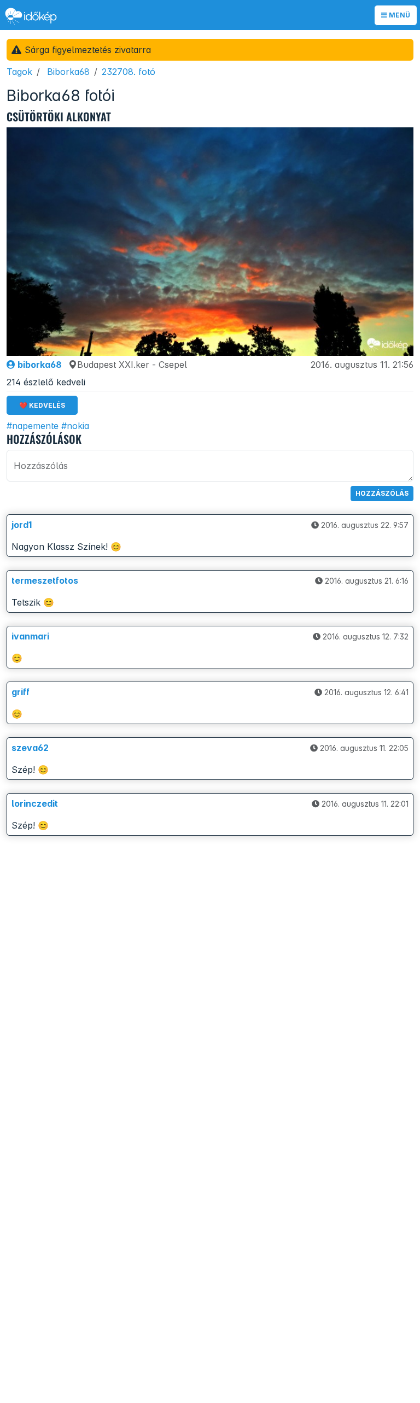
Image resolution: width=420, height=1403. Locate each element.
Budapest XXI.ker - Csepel (132, 364)
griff (20, 691)
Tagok (19, 71)
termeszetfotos (44, 580)
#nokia (75, 425)
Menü (398, 15)
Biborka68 (68, 71)
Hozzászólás (382, 493)
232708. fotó (128, 71)
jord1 (21, 524)
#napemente (33, 425)
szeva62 (30, 747)
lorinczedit (34, 803)
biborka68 (38, 364)
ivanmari (30, 636)
